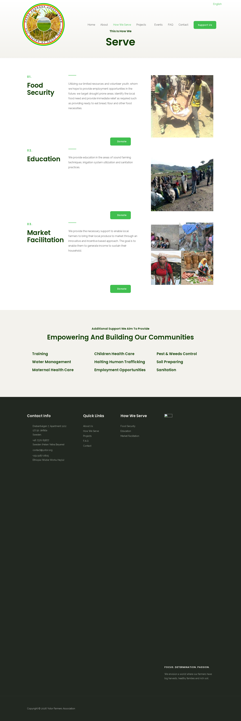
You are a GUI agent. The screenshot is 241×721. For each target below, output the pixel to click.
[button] (120, 142)
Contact (183, 24)
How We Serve (122, 24)
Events (158, 24)
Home (91, 24)
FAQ (170, 24)
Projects (141, 24)
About (104, 24)
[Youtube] (126, 708)
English (217, 4)
